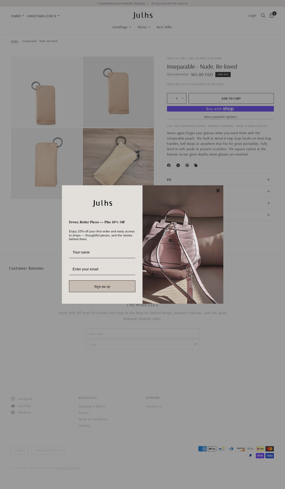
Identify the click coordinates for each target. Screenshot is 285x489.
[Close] (218, 190)
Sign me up (102, 286)
